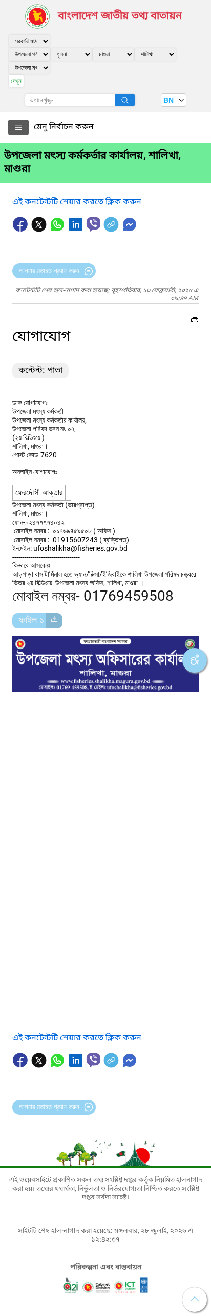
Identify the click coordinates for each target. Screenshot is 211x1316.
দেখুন (16, 81)
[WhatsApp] (58, 229)
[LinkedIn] (77, 229)
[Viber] (93, 224)
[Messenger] (129, 229)
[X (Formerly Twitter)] (40, 229)
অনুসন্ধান (125, 100)
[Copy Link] (112, 229)
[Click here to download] (54, 621)
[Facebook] (21, 229)
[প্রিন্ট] (195, 322)
